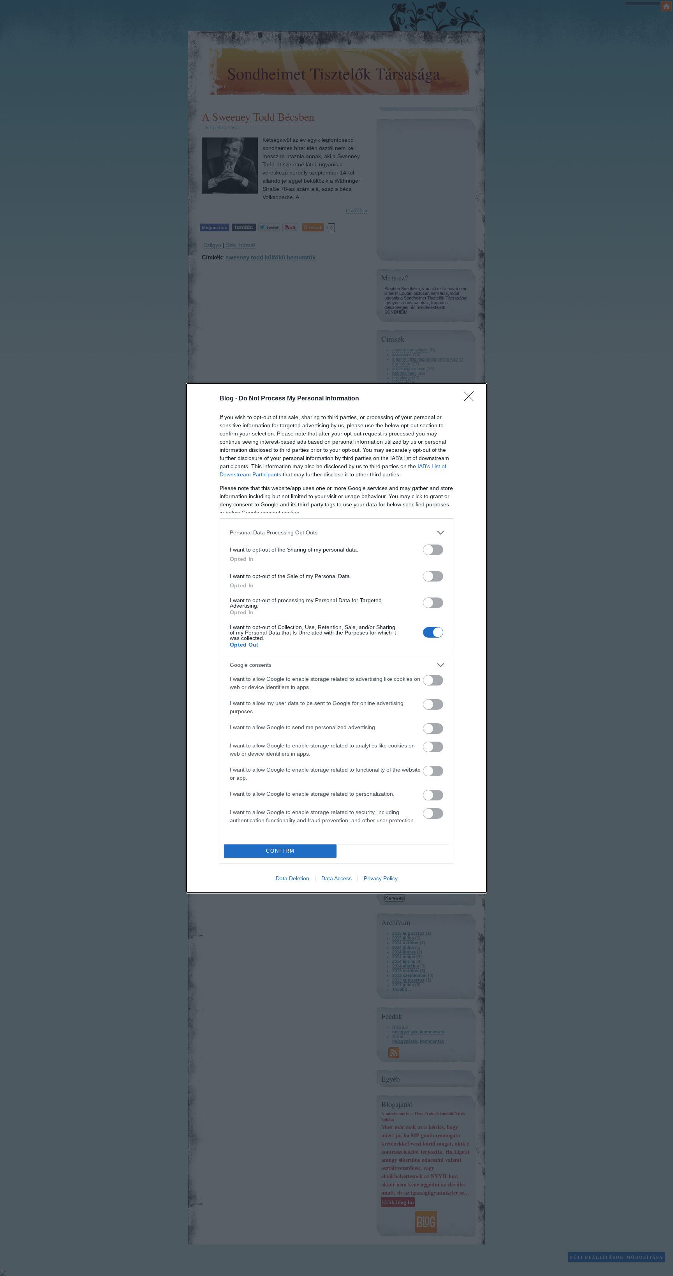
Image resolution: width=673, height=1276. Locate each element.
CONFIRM (280, 851)
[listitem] (336, 533)
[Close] (471, 398)
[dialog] (336, 638)
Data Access (336, 878)
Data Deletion (292, 878)
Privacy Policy (381, 878)
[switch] (433, 550)
